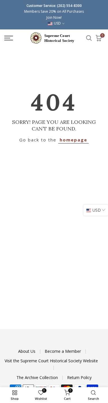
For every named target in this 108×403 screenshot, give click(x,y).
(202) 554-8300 (69, 5)
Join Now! (54, 17)
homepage (73, 140)
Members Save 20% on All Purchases (54, 11)
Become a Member (63, 351)
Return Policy (79, 377)
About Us (27, 351)
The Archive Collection (37, 377)
